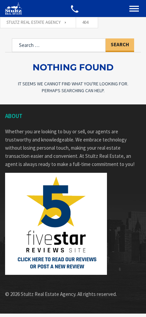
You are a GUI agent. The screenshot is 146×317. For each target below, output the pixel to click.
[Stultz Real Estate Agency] (13, 8)
